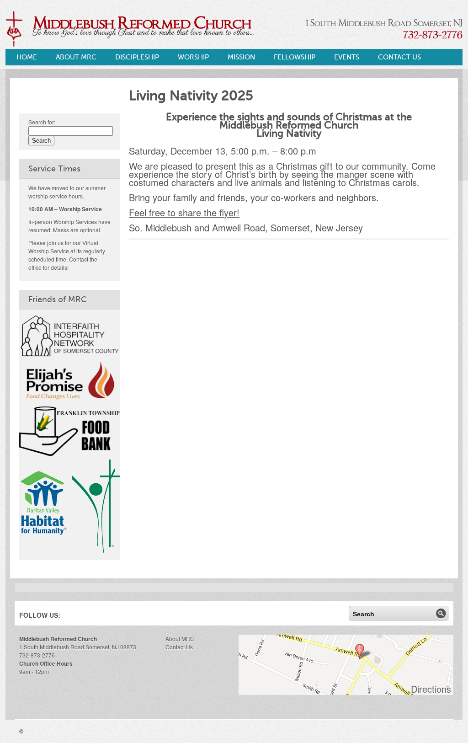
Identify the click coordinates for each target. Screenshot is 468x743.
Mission (241, 57)
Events (346, 57)
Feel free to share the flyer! (184, 212)
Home (26, 57)
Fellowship (294, 57)
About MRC (76, 57)
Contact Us (399, 57)
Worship (193, 57)
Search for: (41, 122)
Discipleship (137, 57)
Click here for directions (346, 666)
